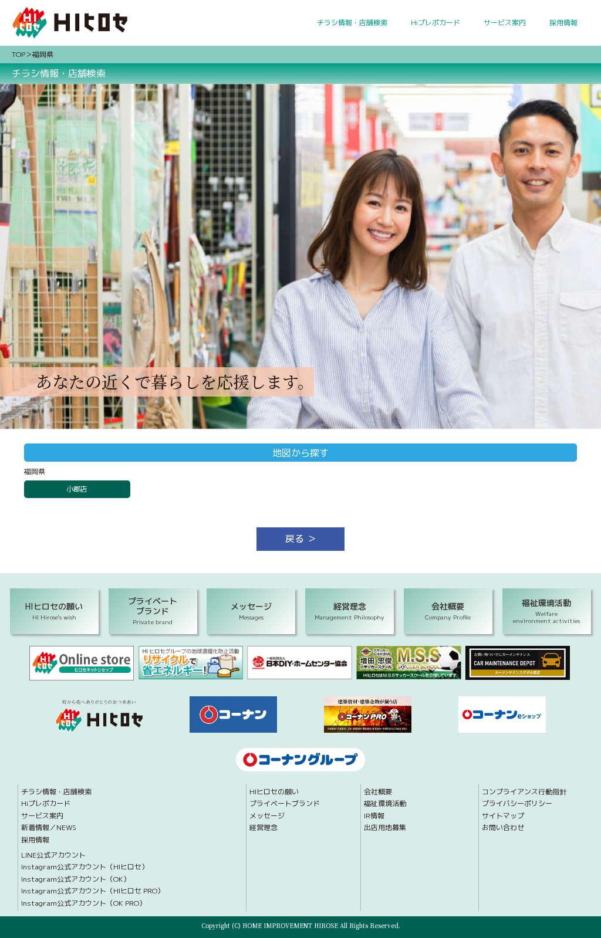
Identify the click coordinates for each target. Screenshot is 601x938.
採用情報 (563, 23)
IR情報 (374, 816)
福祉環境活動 (385, 804)
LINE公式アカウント (53, 855)
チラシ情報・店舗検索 (352, 23)
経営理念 (263, 828)
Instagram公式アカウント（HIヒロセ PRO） (92, 891)
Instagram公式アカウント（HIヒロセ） (84, 867)
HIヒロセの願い (274, 792)
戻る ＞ (300, 538)
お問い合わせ (503, 828)
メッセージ (267, 816)
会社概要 (378, 792)
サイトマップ (503, 816)
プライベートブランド (284, 804)
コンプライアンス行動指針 (524, 792)
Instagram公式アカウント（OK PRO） (83, 903)
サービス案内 (505, 23)
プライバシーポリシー (517, 804)
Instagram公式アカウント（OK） (75, 879)
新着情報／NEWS (48, 828)
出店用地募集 (385, 828)
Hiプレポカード (435, 23)
